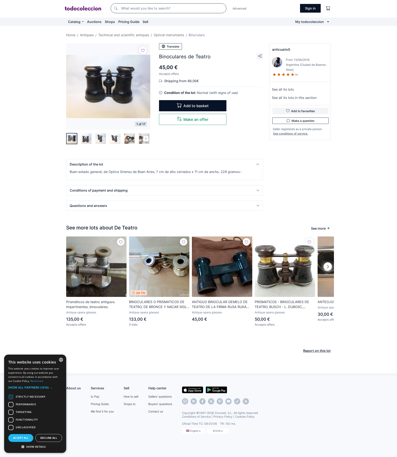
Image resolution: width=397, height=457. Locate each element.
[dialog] (35, 404)
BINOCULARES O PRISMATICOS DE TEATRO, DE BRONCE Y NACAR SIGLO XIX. (159, 304)
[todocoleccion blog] (246, 401)
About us (73, 388)
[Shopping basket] (328, 8)
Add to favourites (303, 111)
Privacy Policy (222, 416)
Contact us (155, 411)
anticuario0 (281, 49)
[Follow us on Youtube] (228, 401)
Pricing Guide (128, 22)
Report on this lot (317, 351)
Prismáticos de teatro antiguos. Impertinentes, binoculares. (90, 304)
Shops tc (130, 404)
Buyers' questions (160, 404)
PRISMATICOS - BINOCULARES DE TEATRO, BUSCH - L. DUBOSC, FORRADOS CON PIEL (282, 304)
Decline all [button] (48, 438)
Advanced (239, 8)
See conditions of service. (290, 133)
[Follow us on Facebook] (202, 401)
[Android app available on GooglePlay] (216, 389)
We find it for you (102, 411)
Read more (37, 381)
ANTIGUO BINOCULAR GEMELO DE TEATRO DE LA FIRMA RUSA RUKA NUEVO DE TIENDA (220, 304)
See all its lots (283, 89)
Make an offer (195, 119)
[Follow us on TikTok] (237, 401)
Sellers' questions (160, 396)
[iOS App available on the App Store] (192, 389)
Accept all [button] (21, 438)
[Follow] (143, 50)
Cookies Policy (245, 416)
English (194, 430)
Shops (110, 22)
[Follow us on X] (211, 401)
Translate (173, 46)
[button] (164, 164)
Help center (157, 388)
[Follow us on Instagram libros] (194, 401)
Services (97, 388)
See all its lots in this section (294, 98)
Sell (145, 22)
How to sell (131, 396)
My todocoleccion (309, 22)
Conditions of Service (196, 416)
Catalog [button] (74, 22)
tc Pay (95, 396)
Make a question (303, 120)
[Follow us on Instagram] (185, 401)
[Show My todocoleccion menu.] (328, 22)
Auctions (94, 22)
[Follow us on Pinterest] (220, 401)
